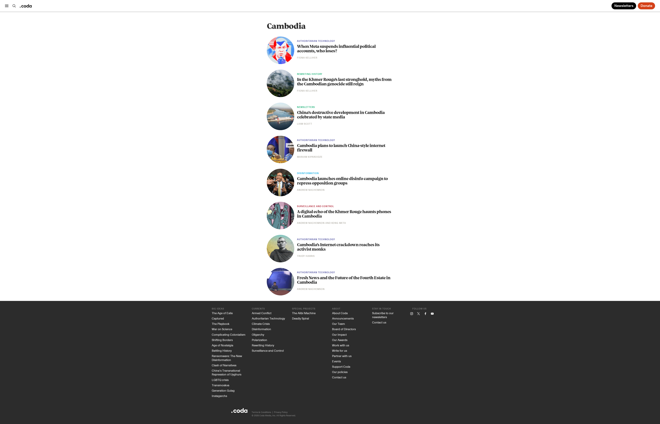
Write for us (339, 350)
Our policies (340, 372)
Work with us (340, 345)
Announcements (343, 318)
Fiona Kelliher (307, 58)
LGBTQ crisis (220, 380)
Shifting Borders (222, 340)
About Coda (340, 313)
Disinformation (308, 173)
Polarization (259, 340)
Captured (218, 318)
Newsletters (623, 6)
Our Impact (339, 334)
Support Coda (341, 366)
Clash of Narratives (224, 365)
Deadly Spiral (300, 318)
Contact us (339, 377)
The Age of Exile (222, 313)
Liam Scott (304, 124)
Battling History (222, 350)
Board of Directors (344, 329)
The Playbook (220, 323)
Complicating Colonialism (228, 334)
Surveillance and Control (315, 206)
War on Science (222, 329)
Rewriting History (309, 74)
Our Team (338, 323)
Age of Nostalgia (222, 345)
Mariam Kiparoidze (309, 157)
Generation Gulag (223, 390)
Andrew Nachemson (311, 190)
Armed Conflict (261, 313)
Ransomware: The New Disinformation (227, 358)
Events (336, 361)
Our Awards (339, 340)
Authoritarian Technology (316, 41)
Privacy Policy (281, 412)
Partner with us (341, 356)
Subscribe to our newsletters (383, 315)
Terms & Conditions (261, 412)
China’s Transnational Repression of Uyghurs (226, 372)
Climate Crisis (261, 323)
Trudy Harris (306, 256)
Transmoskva (220, 385)
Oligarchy (258, 334)
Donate (646, 6)
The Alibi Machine (304, 313)
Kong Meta (338, 223)
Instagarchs (219, 396)
